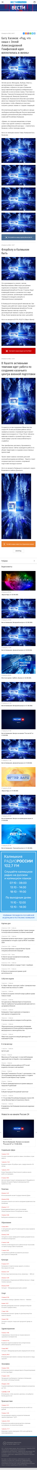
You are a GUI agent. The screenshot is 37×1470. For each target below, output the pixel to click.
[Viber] (28, 33)
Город (13, 954)
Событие (14, 928)
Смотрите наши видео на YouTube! (19, 351)
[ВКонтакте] (24, 33)
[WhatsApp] (30, 33)
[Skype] (32, 33)
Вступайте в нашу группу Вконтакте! (20, 237)
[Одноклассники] (26, 33)
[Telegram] (35, 33)
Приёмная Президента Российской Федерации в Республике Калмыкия (18, 916)
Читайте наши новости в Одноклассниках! (20, 544)
